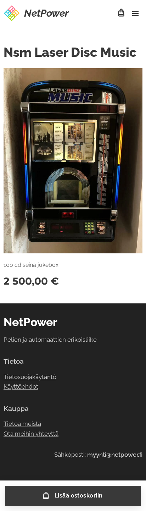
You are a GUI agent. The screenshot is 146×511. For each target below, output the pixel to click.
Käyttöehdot (21, 386)
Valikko (135, 13)
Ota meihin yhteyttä (31, 433)
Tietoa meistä (22, 423)
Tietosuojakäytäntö (30, 376)
